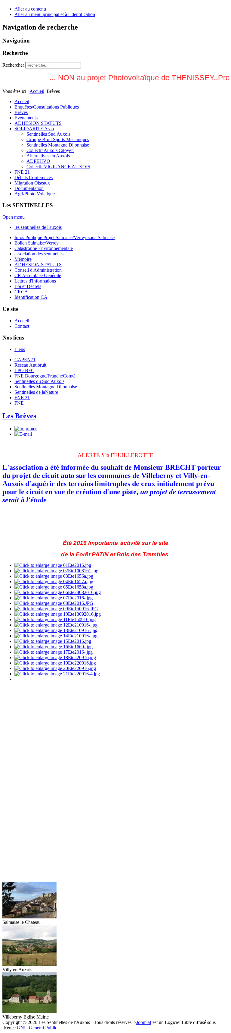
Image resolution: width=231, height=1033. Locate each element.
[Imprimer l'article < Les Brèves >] (25, 428)
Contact (21, 326)
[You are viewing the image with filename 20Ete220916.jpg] (55, 668)
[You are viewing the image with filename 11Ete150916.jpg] (55, 619)
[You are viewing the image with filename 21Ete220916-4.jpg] (57, 673)
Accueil (36, 91)
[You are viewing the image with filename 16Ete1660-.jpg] (53, 646)
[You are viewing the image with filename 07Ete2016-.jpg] (53, 597)
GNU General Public (37, 1027)
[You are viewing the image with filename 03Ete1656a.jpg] (53, 576)
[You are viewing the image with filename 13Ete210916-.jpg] (55, 630)
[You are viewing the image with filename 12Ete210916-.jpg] (55, 624)
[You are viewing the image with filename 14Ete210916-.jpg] (55, 635)
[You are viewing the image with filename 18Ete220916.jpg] (55, 657)
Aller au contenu (30, 8)
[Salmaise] (29, 916)
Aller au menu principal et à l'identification (54, 14)
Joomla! (143, 1022)
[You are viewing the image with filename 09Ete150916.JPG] (56, 608)
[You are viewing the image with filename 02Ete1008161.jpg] (56, 570)
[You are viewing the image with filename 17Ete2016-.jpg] (53, 652)
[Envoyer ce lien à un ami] (23, 434)
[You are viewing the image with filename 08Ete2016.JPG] (53, 603)
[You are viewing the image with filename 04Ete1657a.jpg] (53, 581)
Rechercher (13, 65)
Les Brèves (19, 416)
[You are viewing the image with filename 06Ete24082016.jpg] (57, 592)
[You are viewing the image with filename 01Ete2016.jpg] (52, 565)
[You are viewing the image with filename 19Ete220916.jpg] (55, 662)
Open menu (13, 217)
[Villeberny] (29, 1011)
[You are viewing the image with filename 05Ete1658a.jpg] (53, 586)
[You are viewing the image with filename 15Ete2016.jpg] (52, 641)
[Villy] (29, 964)
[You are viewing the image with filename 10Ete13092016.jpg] (57, 614)
